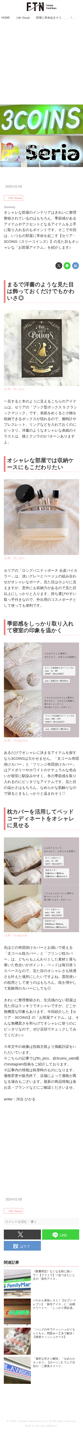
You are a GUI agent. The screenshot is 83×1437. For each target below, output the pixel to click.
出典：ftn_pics (14, 389)
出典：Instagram (16, 740)
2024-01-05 (13, 186)
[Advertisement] (41, 62)
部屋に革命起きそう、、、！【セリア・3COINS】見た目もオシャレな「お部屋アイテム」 (40, 154)
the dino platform (46, 1425)
